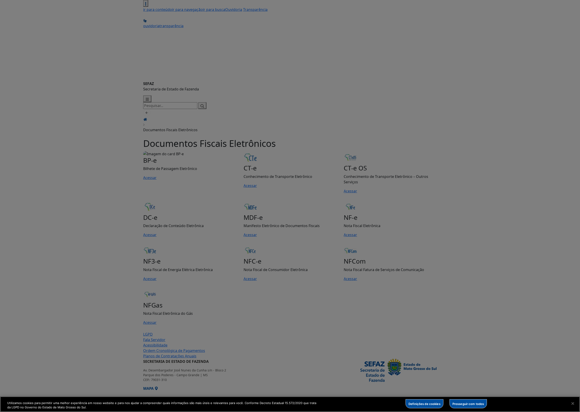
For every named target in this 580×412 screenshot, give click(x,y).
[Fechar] (573, 404)
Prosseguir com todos (468, 403)
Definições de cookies (424, 403)
